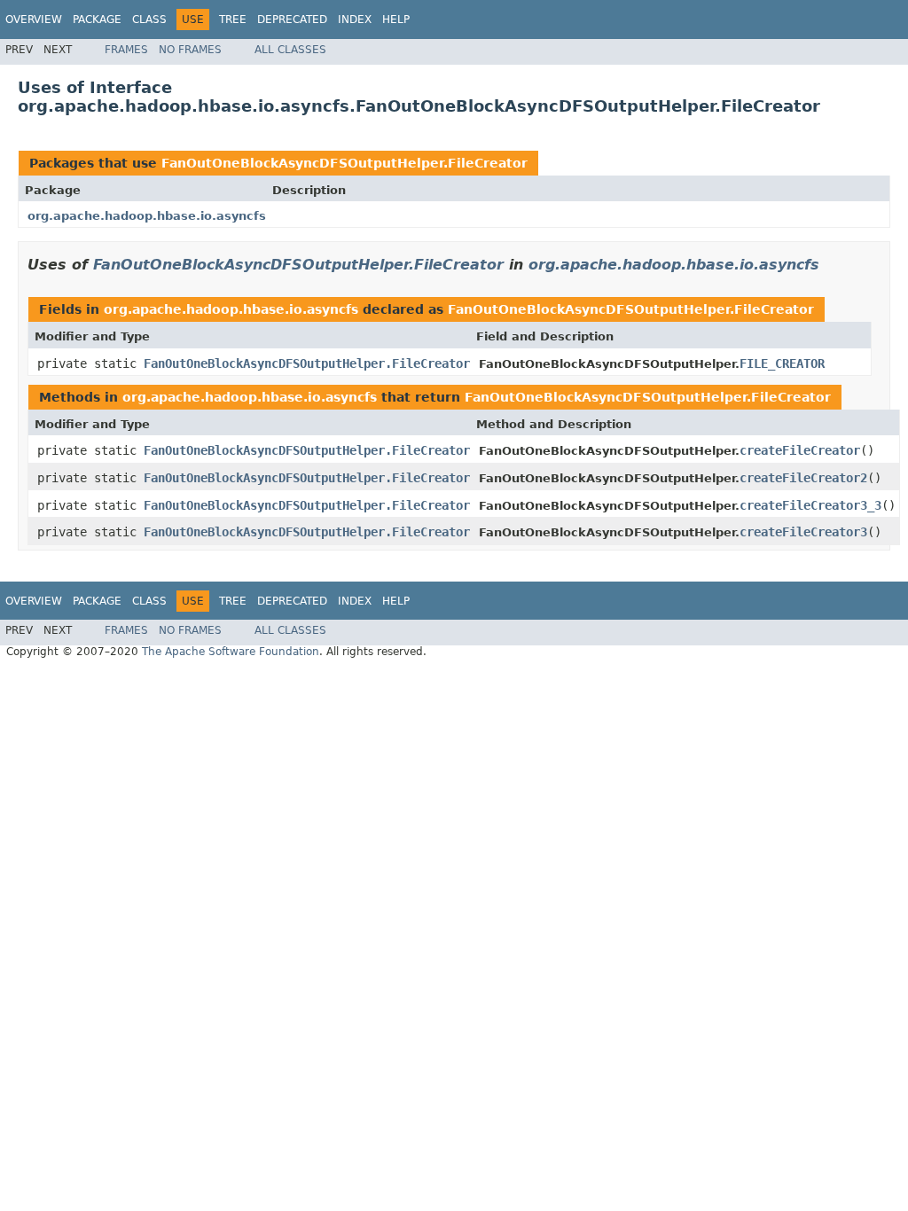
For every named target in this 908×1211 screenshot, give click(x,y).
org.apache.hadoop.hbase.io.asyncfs (146, 216)
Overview (33, 19)
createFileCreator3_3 (810, 505)
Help (396, 19)
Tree (233, 19)
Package (97, 19)
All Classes (290, 49)
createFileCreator (800, 450)
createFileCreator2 (803, 478)
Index (355, 19)
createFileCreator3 (803, 532)
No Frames (190, 49)
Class (149, 19)
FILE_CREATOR (782, 363)
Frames (126, 49)
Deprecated (292, 19)
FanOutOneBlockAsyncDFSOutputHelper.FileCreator (344, 163)
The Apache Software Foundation (230, 651)
